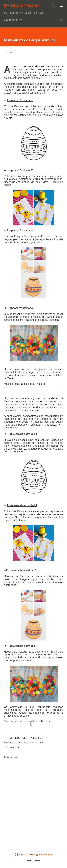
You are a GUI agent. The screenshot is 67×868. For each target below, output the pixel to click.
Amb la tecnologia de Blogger (35, 854)
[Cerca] (53, 6)
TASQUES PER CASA (32, 742)
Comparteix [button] (11, 747)
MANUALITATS (12, 742)
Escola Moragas (21, 5)
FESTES (41, 738)
